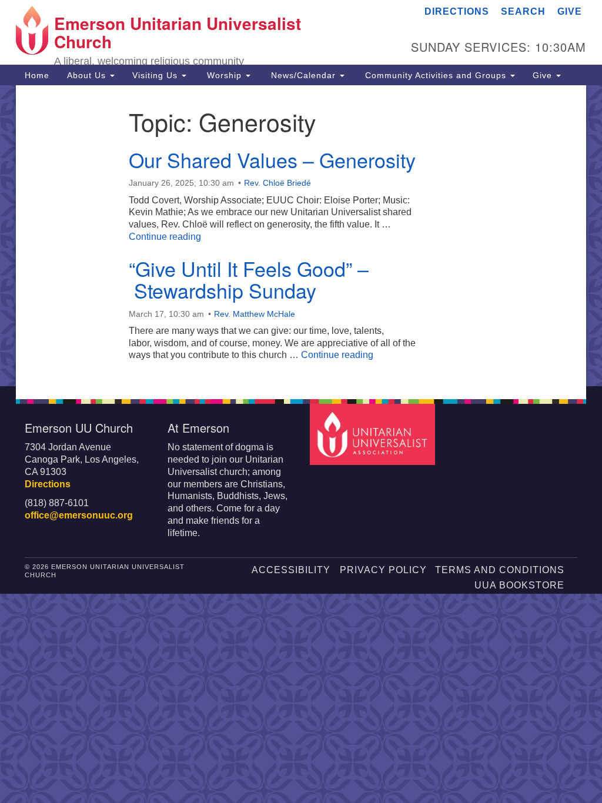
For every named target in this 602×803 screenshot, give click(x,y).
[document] (301, 235)
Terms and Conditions (499, 570)
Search (523, 11)
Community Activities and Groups (435, 75)
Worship (224, 75)
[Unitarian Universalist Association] (373, 434)
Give (569, 11)
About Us (88, 75)
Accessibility (291, 570)
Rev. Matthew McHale (254, 314)
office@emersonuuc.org (79, 515)
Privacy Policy (383, 570)
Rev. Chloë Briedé (277, 183)
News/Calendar (303, 75)
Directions (456, 11)
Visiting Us (156, 75)
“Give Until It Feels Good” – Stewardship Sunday (249, 279)
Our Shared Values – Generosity (272, 159)
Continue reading (165, 237)
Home (37, 75)
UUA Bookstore (519, 585)
